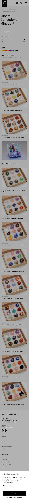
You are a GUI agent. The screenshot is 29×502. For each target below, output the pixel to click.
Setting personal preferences (14, 497)
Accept (14, 492)
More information (7, 485)
